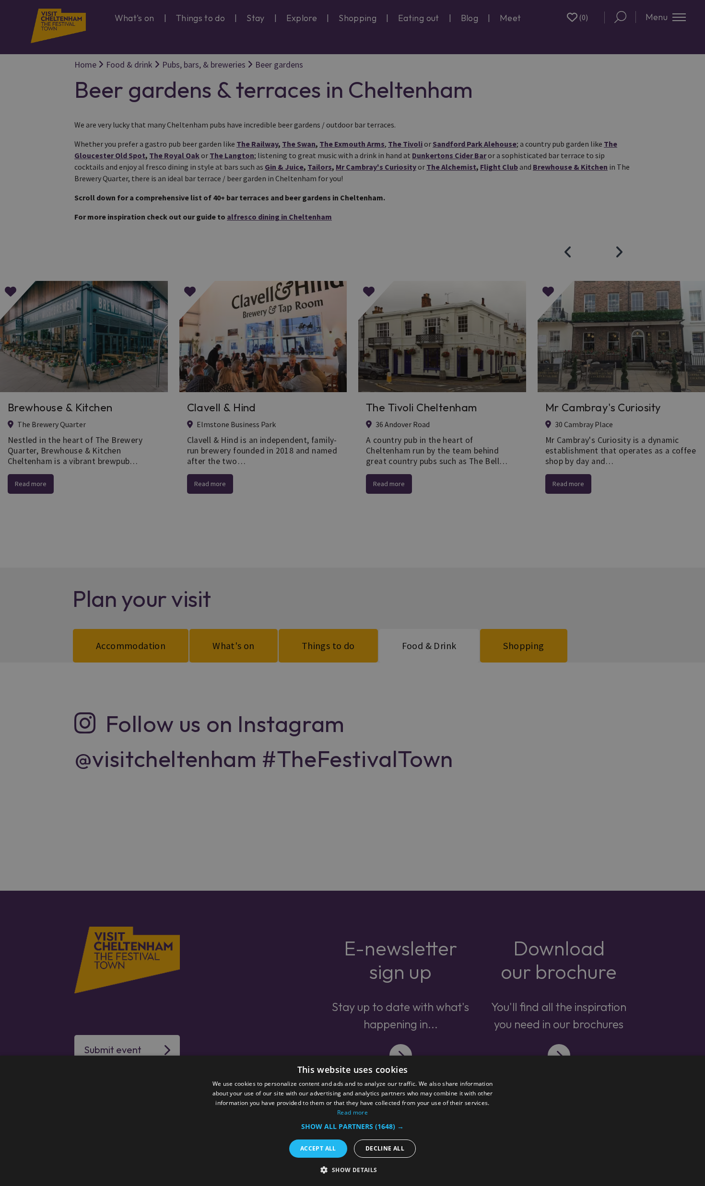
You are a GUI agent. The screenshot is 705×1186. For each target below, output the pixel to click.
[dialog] (352, 1121)
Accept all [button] (318, 1148)
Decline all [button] (384, 1148)
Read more (352, 1112)
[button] (352, 1126)
